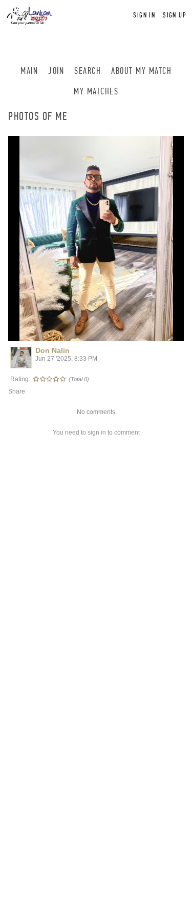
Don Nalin (52, 350)
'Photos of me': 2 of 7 (45, 332)
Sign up (174, 15)
